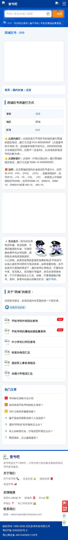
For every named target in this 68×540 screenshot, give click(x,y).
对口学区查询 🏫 (27, 503)
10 (38, 130)
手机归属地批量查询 (51, 23)
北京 (28, 90)
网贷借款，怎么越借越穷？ (23, 437)
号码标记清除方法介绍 (21, 398)
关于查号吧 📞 (11, 478)
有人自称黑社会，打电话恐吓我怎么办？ (31, 431)
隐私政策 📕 (46, 478)
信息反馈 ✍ (29, 478)
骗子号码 (34, 23)
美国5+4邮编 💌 (12, 497)
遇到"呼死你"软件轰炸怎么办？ (26, 424)
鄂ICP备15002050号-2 (15, 530)
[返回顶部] (65, 522)
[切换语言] (58, 3)
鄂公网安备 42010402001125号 (20, 535)
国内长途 (18, 90)
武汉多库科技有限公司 (38, 526)
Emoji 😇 (44, 497)
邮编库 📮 (30, 497)
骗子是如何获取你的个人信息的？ (27, 418)
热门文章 (11, 389)
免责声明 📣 (10, 484)
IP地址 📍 (8, 503)
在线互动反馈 (17, 307)
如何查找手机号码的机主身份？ (26, 404)
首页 (7, 90)
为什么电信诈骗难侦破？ (22, 411)
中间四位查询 (21, 23)
